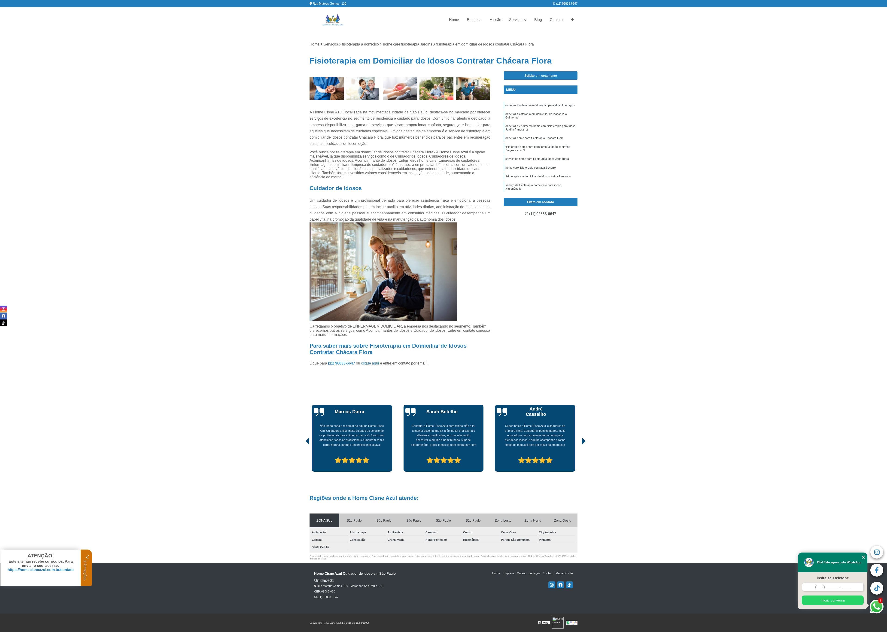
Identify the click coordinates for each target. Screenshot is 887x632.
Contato (556, 20)
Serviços (516, 20)
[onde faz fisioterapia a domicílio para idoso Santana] (363, 88)
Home (454, 20)
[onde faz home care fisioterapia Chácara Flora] (400, 88)
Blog (538, 20)
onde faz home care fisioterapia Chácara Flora (534, 138)
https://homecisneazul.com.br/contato (41, 570)
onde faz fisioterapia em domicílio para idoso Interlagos (540, 105)
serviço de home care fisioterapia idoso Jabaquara (537, 159)
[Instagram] (551, 584)
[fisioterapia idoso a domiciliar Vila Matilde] (473, 88)
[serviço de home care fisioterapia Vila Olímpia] (327, 88)
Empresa (474, 20)
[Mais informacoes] (572, 19)
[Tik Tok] (569, 584)
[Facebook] (560, 584)
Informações (85, 569)
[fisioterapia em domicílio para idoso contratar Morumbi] (436, 88)
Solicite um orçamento (540, 75)
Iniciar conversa (833, 600)
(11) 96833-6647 (566, 3)
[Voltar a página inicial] (333, 20)
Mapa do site (564, 573)
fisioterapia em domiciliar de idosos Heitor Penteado (538, 176)
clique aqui (370, 363)
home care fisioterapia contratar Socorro (530, 167)
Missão (495, 20)
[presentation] (301, 458)
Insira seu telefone (833, 578)
